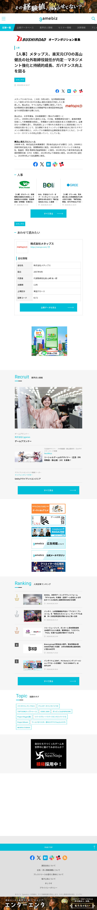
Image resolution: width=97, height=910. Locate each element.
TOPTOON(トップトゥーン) (27, 711)
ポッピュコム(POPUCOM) (62, 711)
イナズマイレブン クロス (26, 706)
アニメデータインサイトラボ (48, 706)
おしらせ (48, 883)
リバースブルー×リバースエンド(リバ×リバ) (50, 717)
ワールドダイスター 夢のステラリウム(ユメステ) (49, 722)
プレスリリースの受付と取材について (48, 874)
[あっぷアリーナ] (49, 341)
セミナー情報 (64, 27)
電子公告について (48, 879)
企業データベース (25, 27)
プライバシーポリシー (48, 887)
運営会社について (48, 865)
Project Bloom (22, 722)
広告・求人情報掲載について (48, 870)
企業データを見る (48, 307)
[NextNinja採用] (48, 754)
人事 (18, 47)
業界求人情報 (46, 27)
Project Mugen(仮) (24, 717)
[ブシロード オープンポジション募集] (48, 38)
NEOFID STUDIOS (23, 727)
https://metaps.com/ (38, 247)
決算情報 (81, 27)
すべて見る (48, 213)
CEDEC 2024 (44, 711)
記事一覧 (6, 27)
